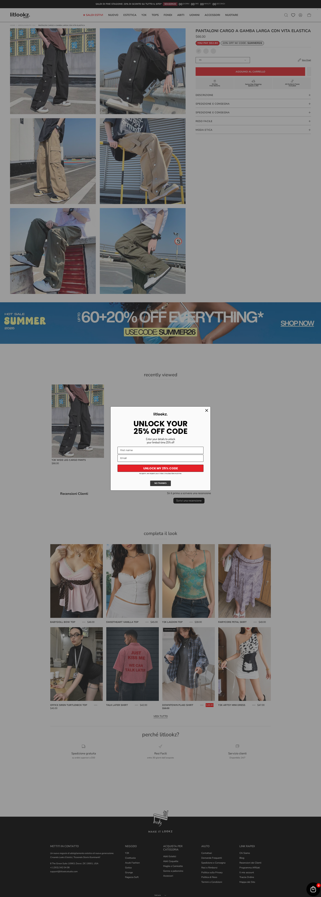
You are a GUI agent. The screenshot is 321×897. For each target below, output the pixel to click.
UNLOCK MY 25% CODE (160, 468)
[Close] (207, 410)
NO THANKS (160, 483)
